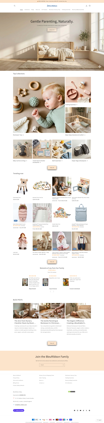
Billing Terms (16, 382)
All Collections (68, 382)
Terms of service (59, 422)
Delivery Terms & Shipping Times (46, 375)
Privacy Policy (16, 377)
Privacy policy (52, 422)
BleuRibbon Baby (31, 422)
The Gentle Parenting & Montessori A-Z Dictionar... (50, 322)
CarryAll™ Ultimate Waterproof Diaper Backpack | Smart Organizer (80, 225)
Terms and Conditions (18, 380)
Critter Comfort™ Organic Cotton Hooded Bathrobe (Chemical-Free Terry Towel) (61, 253)
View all (52, 167)
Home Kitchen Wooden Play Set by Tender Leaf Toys (80, 198)
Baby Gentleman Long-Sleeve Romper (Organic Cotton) (80, 253)
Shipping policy (67, 422)
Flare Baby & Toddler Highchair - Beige (41, 252)
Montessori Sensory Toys (71, 375)
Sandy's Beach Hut (56, 224)
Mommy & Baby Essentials (71, 380)
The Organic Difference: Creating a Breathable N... (76, 322)
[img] (52, 270)
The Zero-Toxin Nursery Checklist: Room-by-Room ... (25, 322)
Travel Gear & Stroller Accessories (39, 161)
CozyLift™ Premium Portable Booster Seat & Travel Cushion (61, 198)
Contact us (41, 382)
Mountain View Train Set (38, 197)
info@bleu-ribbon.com (21, 404)
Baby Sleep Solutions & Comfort (74, 135)
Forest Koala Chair (17, 197)
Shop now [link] (52, 29)
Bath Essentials (56, 161)
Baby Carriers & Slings (19, 161)
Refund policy (45, 422)
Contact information (75, 422)
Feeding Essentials (70, 104)
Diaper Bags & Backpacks (79, 161)
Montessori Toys (17, 135)
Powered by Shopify (38, 422)
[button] (14, 5)
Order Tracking (42, 377)
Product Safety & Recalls (18, 385)
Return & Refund (17, 375)
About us (41, 380)
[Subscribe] (63, 365)
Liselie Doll (15, 252)
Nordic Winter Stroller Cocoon (19, 224)
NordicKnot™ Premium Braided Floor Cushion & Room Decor (40, 225)
